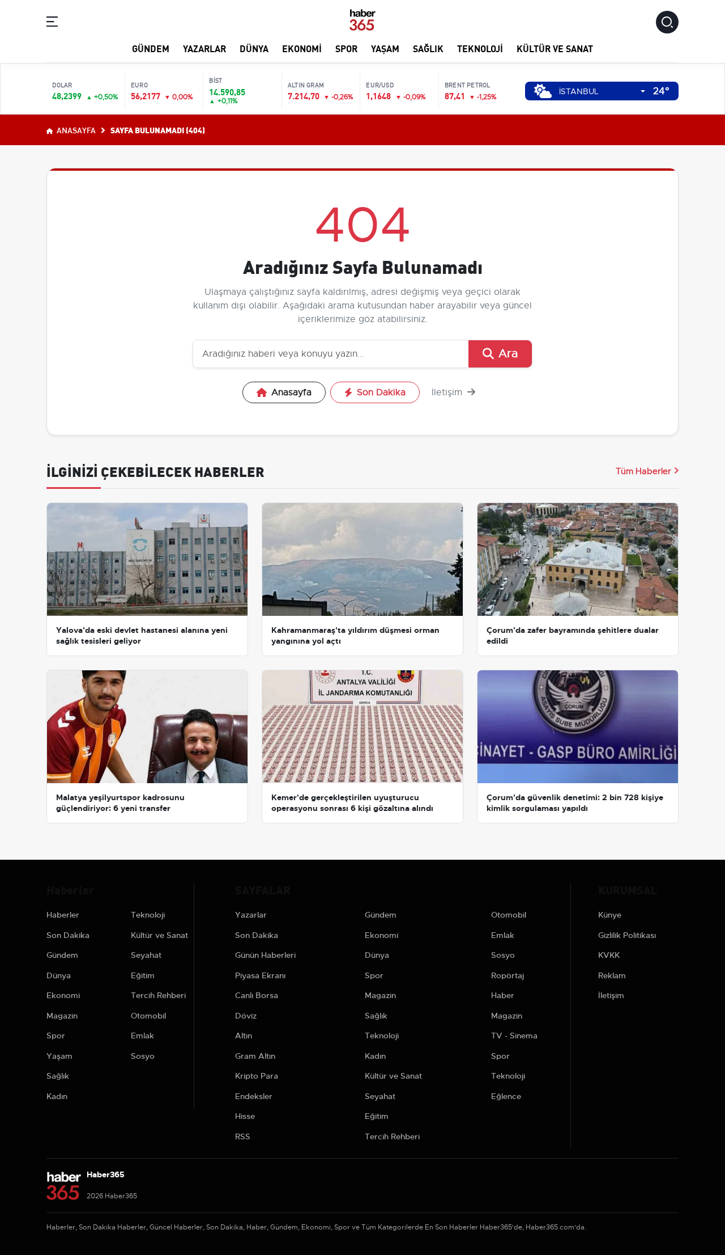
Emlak (142, 1035)
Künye (609, 915)
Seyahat (146, 955)
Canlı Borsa (256, 995)
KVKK (609, 955)
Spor (346, 47)
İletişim (448, 392)
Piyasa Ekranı (260, 975)
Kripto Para (256, 1076)
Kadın (56, 1096)
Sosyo (143, 1056)
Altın (243, 1035)
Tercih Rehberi (158, 995)
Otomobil (148, 1016)
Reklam (612, 975)
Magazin (62, 1016)
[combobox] (602, 92)
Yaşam (385, 47)
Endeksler (253, 1096)
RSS (242, 1136)
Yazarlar (204, 47)
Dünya (254, 47)
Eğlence (506, 1096)
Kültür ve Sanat (555, 47)
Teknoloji (480, 47)
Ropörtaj (507, 975)
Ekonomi (302, 47)
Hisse (245, 1116)
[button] (52, 23)
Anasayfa (75, 130)
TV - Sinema (514, 1035)
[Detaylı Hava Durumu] (543, 91)
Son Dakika (381, 392)
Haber (502, 995)
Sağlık (428, 47)
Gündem (150, 47)
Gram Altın (255, 1056)
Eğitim (143, 975)
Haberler (62, 915)
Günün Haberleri (265, 955)
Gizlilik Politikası (627, 935)
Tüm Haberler (643, 471)
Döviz (246, 1016)
